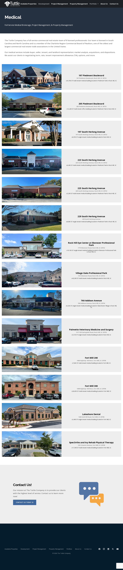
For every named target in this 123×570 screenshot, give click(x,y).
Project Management (39, 549)
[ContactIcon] (91, 494)
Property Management (56, 549)
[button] (98, 4)
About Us (78, 549)
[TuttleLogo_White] (12, 4)
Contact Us (87, 549)
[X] (113, 549)
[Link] (40, 494)
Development (25, 549)
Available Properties (11, 549)
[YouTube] (117, 549)
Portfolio (69, 549)
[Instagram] (104, 549)
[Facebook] (99, 549)
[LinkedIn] (108, 549)
